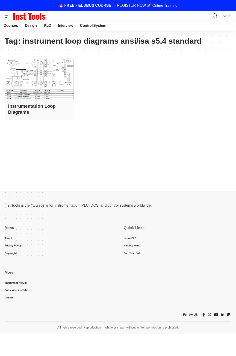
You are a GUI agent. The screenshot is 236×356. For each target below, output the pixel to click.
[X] (209, 315)
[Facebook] (203, 315)
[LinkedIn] (222, 315)
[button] (8, 16)
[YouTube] (216, 315)
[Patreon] (228, 315)
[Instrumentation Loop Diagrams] (39, 79)
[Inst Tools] (29, 16)
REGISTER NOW (131, 5)
